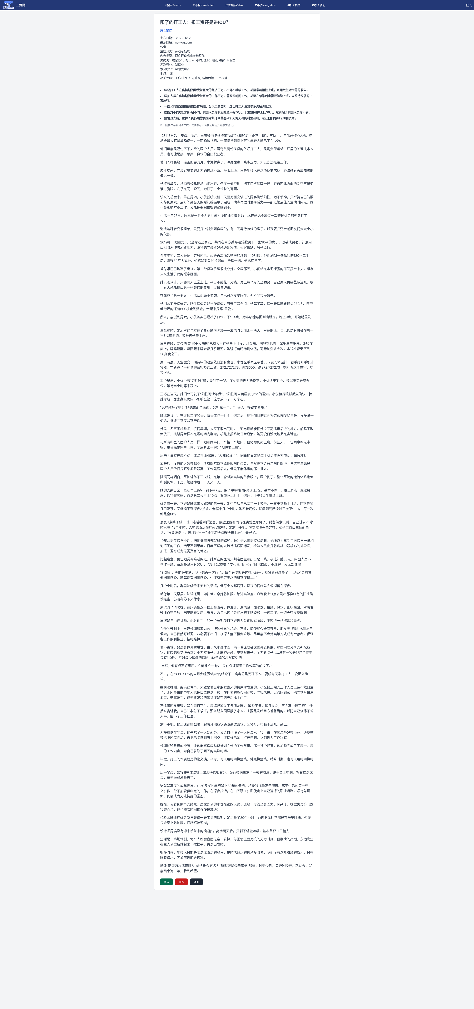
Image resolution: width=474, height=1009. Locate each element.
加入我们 (320, 5)
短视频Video (235, 5)
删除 (181, 881)
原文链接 (166, 30)
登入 (469, 5)
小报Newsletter (204, 5)
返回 (196, 881)
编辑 (166, 881)
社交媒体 (295, 5)
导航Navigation (266, 5)
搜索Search (174, 5)
